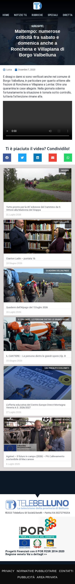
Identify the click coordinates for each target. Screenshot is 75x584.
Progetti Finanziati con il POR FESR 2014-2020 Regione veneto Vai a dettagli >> (34, 553)
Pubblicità (26, 577)
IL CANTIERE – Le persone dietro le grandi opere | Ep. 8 (36, 356)
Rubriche (37, 15)
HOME (6, 15)
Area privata (47, 577)
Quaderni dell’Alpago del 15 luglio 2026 (27, 307)
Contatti (66, 571)
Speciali (53, 15)
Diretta (67, 15)
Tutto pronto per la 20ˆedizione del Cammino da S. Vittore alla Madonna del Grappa (33, 208)
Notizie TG (20, 15)
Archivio (37, 26)
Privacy (8, 571)
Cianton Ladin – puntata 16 (20, 258)
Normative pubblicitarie (37, 571)
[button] (7, 158)
